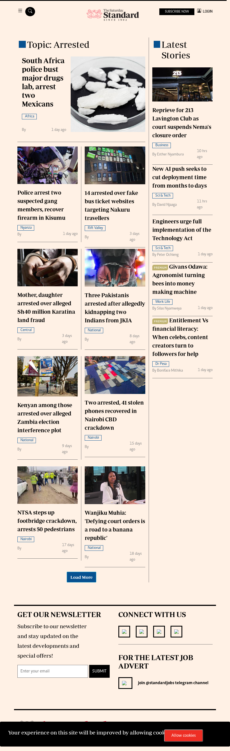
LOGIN (207, 11)
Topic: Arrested (58, 44)
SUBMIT (99, 671)
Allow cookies (183, 735)
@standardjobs (159, 683)
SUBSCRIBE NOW (177, 11)
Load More (81, 577)
